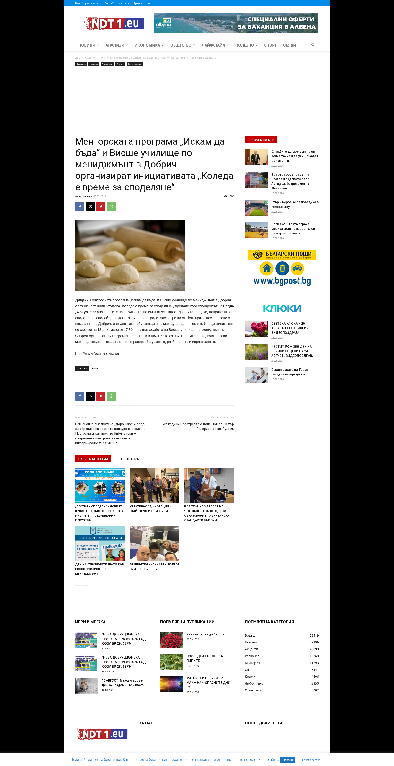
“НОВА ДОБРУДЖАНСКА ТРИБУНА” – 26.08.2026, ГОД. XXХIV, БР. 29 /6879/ (124, 639)
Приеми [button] (288, 759)
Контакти (123, 3)
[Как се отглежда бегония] (171, 640)
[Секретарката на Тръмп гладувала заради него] (256, 375)
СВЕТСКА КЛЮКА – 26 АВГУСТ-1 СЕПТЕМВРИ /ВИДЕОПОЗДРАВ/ (289, 328)
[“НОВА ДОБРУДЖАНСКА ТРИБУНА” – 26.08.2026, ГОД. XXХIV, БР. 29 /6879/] (86, 640)
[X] (90, 206)
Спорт (270, 45)
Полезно (245, 45)
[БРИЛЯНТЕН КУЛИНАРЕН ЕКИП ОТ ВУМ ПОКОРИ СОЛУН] (154, 543)
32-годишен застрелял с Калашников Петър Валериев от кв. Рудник (198, 426)
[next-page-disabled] (85, 583)
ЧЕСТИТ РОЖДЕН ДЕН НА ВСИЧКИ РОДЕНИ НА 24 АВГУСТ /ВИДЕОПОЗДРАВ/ (292, 351)
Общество (181, 45)
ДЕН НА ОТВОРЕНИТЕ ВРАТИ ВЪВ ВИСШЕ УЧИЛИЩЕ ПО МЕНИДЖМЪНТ (99, 569)
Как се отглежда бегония (206, 634)
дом (77, 58)
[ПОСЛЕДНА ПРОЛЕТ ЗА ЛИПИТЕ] (171, 662)
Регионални (134, 64)
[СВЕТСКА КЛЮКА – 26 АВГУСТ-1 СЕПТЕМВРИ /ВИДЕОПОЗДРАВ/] (256, 329)
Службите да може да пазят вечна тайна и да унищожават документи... (294, 156)
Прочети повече (310, 759)
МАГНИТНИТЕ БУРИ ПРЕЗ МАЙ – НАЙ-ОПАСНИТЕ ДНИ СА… (208, 682)
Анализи (115, 45)
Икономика (147, 45)
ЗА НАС (109, 3)
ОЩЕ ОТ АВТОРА (126, 459)
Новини (86, 45)
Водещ (120, 64)
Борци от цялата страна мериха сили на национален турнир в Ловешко (293, 228)
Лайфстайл (213, 45)
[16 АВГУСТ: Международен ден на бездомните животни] (86, 686)
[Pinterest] (100, 206)
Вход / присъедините (88, 3)
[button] (313, 45)
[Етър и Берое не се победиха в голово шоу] (256, 208)
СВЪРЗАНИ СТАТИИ (93, 459)
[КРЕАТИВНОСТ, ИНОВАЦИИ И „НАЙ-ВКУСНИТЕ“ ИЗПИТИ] (154, 485)
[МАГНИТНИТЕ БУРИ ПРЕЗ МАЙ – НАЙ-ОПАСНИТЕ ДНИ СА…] (171, 684)
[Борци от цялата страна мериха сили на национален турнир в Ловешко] (256, 230)
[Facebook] (79, 206)
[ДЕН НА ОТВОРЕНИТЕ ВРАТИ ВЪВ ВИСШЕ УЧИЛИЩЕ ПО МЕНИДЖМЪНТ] (100, 543)
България (107, 64)
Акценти (90, 58)
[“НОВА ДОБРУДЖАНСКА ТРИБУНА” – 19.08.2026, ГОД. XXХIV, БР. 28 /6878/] (86, 663)
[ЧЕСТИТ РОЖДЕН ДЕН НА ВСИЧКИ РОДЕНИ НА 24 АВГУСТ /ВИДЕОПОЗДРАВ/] (256, 352)
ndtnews (84, 196)
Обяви (289, 45)
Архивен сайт (142, 3)
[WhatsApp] (111, 206)
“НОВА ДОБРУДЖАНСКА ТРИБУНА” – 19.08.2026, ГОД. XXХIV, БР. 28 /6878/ (124, 662)
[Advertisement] (154, 101)
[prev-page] (78, 583)
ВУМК (95, 368)
